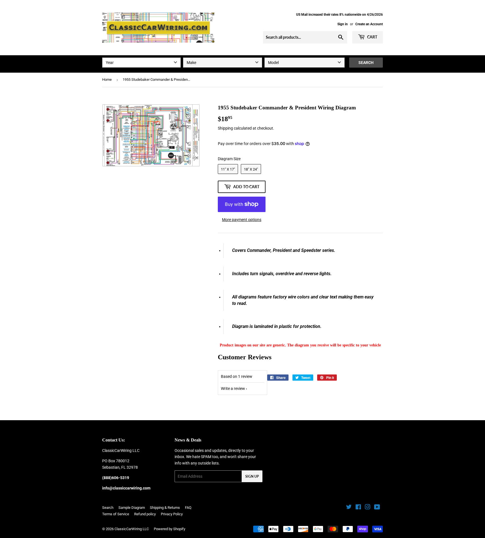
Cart (371, 37)
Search (366, 62)
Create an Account (369, 24)
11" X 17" (228, 169)
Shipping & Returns (165, 507)
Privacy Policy (172, 514)
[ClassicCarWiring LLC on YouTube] (377, 507)
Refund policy (145, 514)
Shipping (225, 128)
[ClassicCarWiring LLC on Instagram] (367, 507)
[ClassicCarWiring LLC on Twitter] (349, 507)
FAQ (188, 507)
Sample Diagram (131, 507)
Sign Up (252, 476)
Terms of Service (115, 514)
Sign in (342, 24)
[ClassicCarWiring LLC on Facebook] (358, 507)
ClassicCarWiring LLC (132, 529)
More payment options (241, 219)
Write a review (233, 388)
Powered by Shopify (169, 529)
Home (107, 79)
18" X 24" (251, 169)
